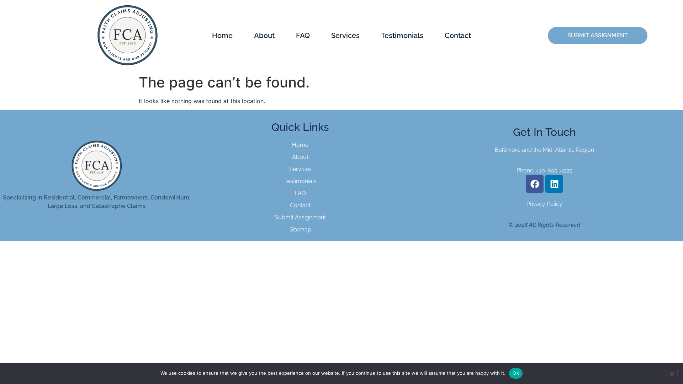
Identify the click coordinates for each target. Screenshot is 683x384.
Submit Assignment (300, 217)
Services (345, 35)
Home (222, 35)
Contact (458, 35)
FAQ (303, 35)
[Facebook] (535, 184)
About (264, 35)
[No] (672, 373)
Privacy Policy (544, 204)
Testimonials (402, 35)
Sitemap (300, 229)
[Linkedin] (554, 184)
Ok (516, 373)
